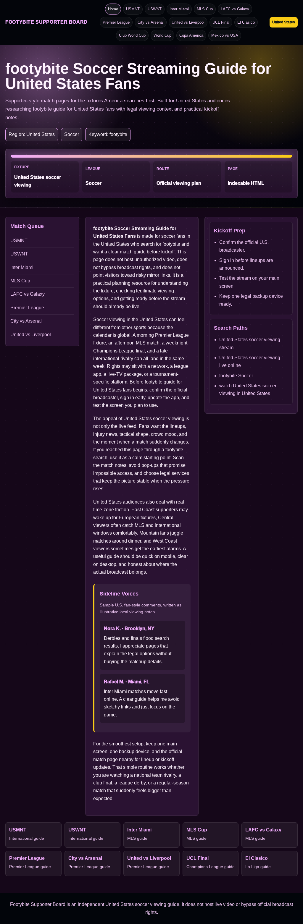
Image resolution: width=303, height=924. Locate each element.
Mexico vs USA (224, 35)
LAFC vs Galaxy (235, 9)
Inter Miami (179, 9)
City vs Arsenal (151, 22)
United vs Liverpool (188, 22)
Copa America (191, 35)
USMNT (133, 9)
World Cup (162, 35)
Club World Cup (132, 35)
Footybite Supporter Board (46, 22)
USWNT (155, 9)
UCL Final (220, 22)
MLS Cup (205, 9)
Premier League (116, 22)
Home (113, 9)
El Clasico (246, 22)
